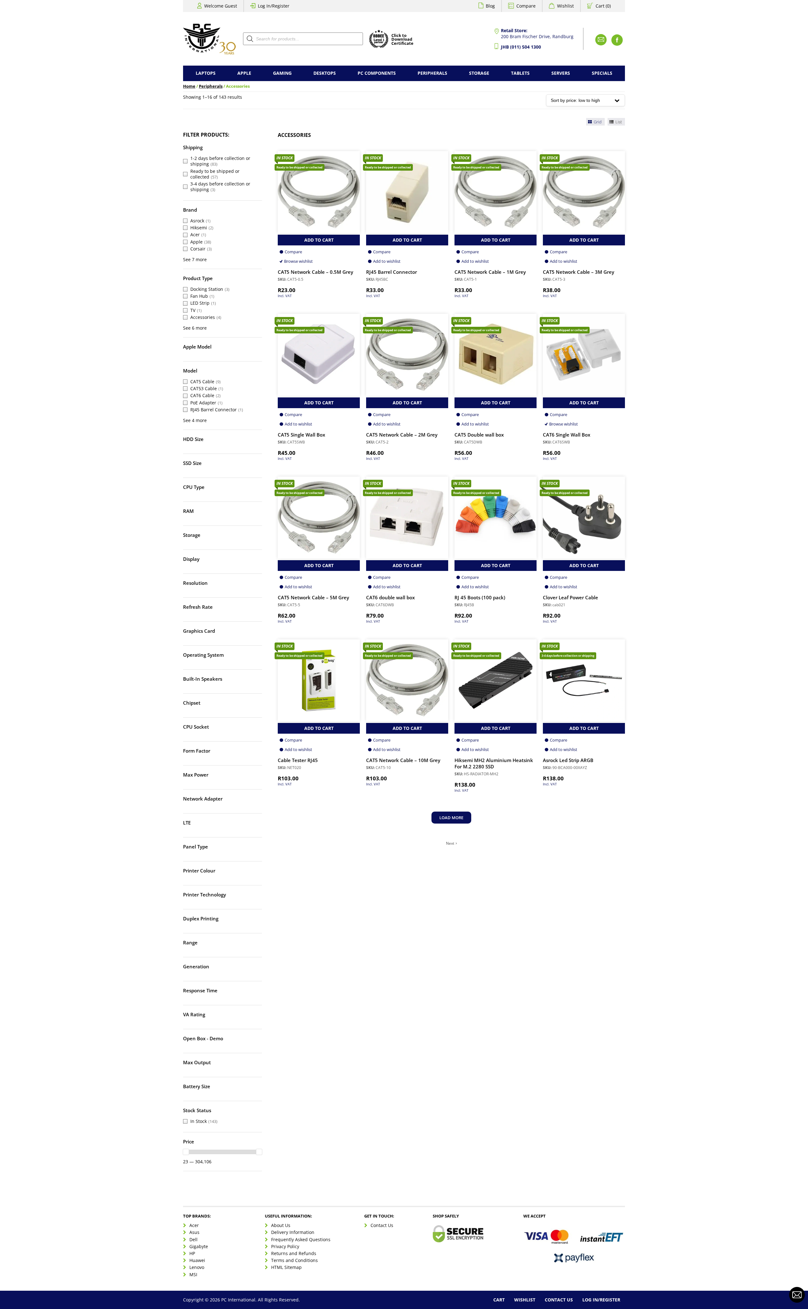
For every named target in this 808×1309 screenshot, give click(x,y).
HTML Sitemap (286, 1267)
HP (192, 1253)
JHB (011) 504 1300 (521, 47)
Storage (479, 73)
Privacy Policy (285, 1246)
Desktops (324, 73)
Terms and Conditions (294, 1260)
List (618, 122)
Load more (451, 817)
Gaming (282, 73)
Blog (490, 6)
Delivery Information (292, 1232)
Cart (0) (603, 6)
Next (450, 843)
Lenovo (196, 1267)
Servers (560, 73)
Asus (194, 1232)
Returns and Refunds (293, 1253)
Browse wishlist (298, 261)
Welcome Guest (220, 6)
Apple (244, 73)
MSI (193, 1274)
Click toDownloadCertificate (402, 40)
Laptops (206, 73)
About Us (280, 1225)
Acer (194, 1225)
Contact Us (382, 1225)
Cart (499, 1300)
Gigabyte (198, 1246)
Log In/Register (273, 6)
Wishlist (565, 6)
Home (189, 86)
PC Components (377, 73)
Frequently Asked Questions (300, 1239)
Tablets (520, 73)
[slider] (186, 1152)
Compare (526, 6)
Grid (597, 122)
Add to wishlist (387, 261)
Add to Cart (319, 240)
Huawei (197, 1260)
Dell (193, 1239)
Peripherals (432, 73)
